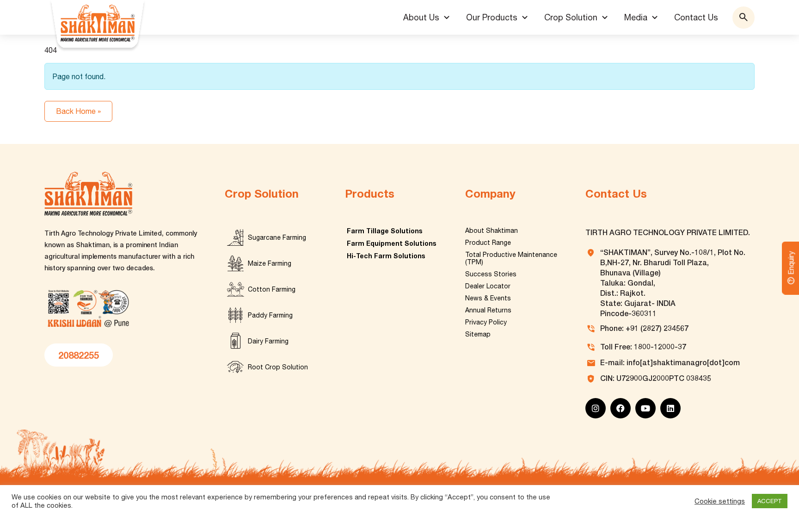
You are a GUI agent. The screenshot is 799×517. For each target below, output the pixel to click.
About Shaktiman (491, 230)
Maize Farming (269, 263)
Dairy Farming (268, 341)
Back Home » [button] (78, 111)
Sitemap (478, 334)
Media (635, 17)
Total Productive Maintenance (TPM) (511, 258)
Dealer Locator (487, 286)
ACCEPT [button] (769, 501)
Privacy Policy (486, 322)
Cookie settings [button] (720, 501)
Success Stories (490, 274)
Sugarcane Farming (277, 237)
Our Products (491, 17)
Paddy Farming (270, 315)
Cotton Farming (271, 289)
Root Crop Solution (278, 367)
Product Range (488, 242)
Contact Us (696, 17)
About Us (421, 17)
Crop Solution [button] (570, 17)
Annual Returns (488, 310)
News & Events (488, 298)
